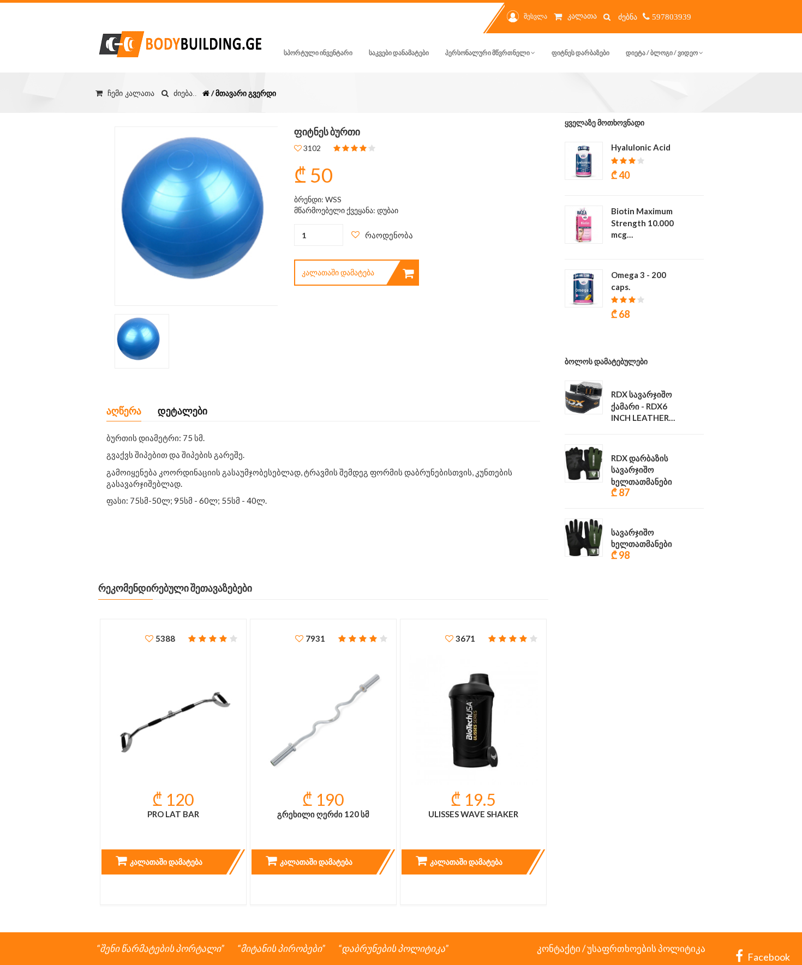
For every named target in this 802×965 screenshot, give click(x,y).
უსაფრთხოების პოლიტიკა (646, 948)
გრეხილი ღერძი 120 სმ (323, 814)
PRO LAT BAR (173, 814)
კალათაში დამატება (338, 272)
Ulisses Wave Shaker (473, 814)
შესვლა (535, 16)
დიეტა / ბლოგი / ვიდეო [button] (662, 53)
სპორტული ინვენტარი (318, 53)
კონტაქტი (558, 948)
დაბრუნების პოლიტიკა (393, 948)
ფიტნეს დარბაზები (580, 53)
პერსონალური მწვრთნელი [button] (488, 53)
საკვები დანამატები (399, 53)
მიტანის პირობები (281, 948)
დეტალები (182, 411)
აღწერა (123, 411)
